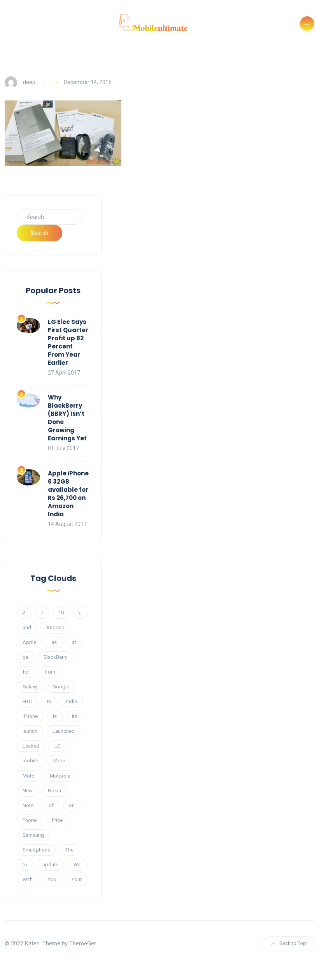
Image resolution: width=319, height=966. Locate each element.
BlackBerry (55, 657)
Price (57, 820)
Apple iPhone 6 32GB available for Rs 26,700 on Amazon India (68, 493)
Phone (30, 820)
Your (77, 879)
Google (61, 687)
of (51, 805)
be (25, 657)
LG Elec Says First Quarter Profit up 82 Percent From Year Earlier (68, 342)
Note (28, 805)
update (50, 864)
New (28, 791)
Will (78, 864)
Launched (64, 731)
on (72, 805)
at (74, 642)
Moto (29, 776)
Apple (29, 642)
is (55, 716)
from (49, 672)
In (49, 701)
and (27, 627)
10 (61, 613)
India (71, 701)
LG (57, 746)
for (26, 672)
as (54, 642)
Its (74, 716)
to (25, 864)
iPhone (30, 716)
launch (30, 731)
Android (55, 627)
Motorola (60, 776)
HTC (27, 701)
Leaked (31, 746)
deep (29, 82)
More (59, 761)
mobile (30, 761)
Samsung (33, 835)
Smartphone (36, 850)
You (52, 879)
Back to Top (292, 943)
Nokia (54, 791)
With (28, 879)
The (69, 850)
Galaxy (30, 687)
